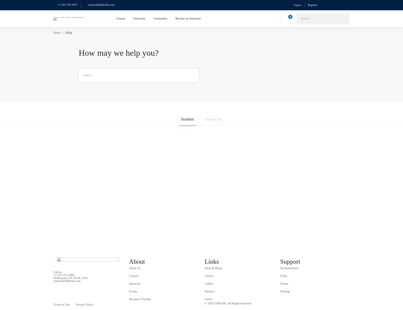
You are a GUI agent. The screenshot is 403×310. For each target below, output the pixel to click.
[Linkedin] (94, 286)
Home (57, 32)
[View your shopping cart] (288, 19)
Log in (297, 4)
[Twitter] (55, 286)
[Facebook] (65, 286)
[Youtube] (84, 286)
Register (312, 4)
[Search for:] (323, 18)
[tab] (187, 120)
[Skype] (75, 286)
